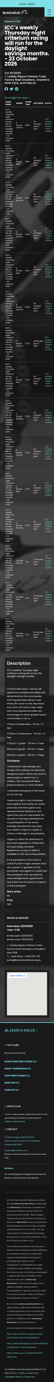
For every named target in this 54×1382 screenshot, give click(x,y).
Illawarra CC (11, 21)
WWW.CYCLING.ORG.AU (15, 1121)
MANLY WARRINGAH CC (18, 1068)
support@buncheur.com (25, 1154)
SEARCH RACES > (21, 1030)
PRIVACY (13, 1373)
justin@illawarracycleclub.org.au (24, 960)
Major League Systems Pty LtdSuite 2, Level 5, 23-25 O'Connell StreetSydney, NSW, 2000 (22, 1141)
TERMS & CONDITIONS (29, 1373)
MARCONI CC (12, 1082)
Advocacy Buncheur (25, 1203)
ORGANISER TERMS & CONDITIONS (20, 1377)
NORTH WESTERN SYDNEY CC (21, 1061)
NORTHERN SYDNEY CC (17, 1075)
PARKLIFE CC (12, 1089)
